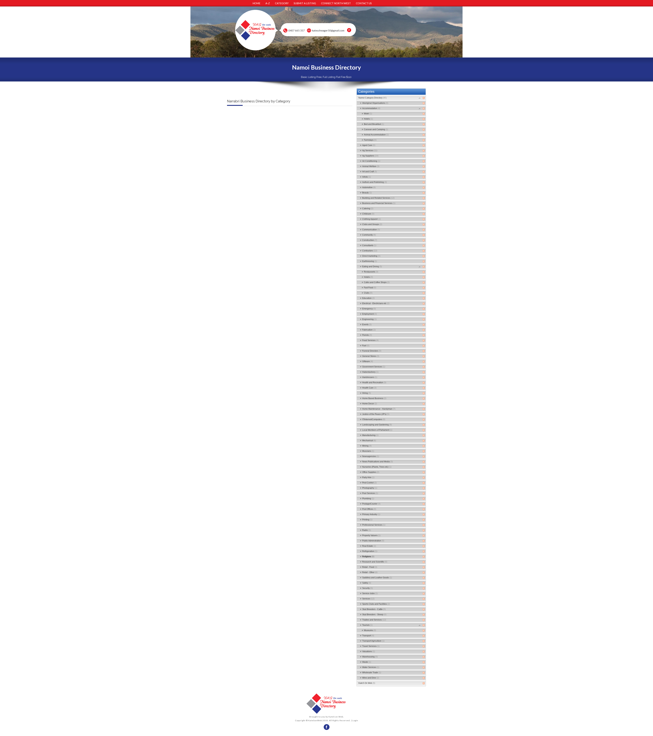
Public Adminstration (373, 541)
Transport (368, 635)
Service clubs (370, 593)
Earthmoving (369, 261)
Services (368, 599)
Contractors (369, 251)
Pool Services (370, 493)
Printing (367, 519)
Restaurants (371, 272)
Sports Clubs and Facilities (376, 604)
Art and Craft (369, 171)
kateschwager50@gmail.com (328, 30)
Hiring (366, 393)
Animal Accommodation (376, 135)
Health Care (369, 388)
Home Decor (369, 403)
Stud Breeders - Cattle (374, 609)
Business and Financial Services (378, 203)
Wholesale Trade (371, 672)
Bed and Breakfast (374, 124)
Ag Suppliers (370, 156)
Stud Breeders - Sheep (374, 614)
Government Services (373, 367)
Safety (366, 583)
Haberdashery (370, 372)
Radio (366, 530)
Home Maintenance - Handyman (378, 409)
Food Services (370, 340)
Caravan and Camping (376, 129)
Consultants (369, 245)
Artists (366, 177)
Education (368, 298)
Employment (369, 314)
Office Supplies (370, 472)
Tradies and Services (374, 620)
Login (355, 720)
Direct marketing (371, 256)
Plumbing (368, 498)
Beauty (367, 193)
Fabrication (369, 330)
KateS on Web (336, 716)
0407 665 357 (296, 30)
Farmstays (370, 140)
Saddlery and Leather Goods (377, 577)
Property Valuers (371, 535)
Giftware (367, 361)
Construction (369, 240)
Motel (368, 113)
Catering (367, 208)
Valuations (368, 651)
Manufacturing (370, 435)
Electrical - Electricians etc (375, 303)
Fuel (365, 345)
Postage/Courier (371, 504)
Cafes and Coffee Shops (377, 282)
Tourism (367, 625)
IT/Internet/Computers (373, 419)
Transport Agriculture (373, 641)
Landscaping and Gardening (377, 425)
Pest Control (369, 483)
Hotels (368, 119)
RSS (424, 98)
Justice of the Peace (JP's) (375, 414)
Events (367, 324)
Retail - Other (370, 572)
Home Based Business (374, 398)
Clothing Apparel (371, 219)
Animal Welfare (370, 166)
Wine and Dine (370, 678)
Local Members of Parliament (377, 430)
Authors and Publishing (374, 182)
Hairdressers (369, 377)
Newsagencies (370, 456)
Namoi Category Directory (372, 98)
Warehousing (370, 657)
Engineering (369, 319)
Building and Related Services (378, 198)
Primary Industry (371, 514)
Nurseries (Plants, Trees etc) (376, 467)
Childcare (368, 214)
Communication (371, 229)
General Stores (370, 356)
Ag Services (369, 150)
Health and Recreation (374, 382)
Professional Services (373, 525)
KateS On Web (366, 683)
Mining (367, 446)
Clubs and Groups (372, 224)
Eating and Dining (372, 266)
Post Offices (369, 509)
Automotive (369, 187)
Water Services (370, 667)
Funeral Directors (371, 351)
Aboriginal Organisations (375, 103)
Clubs (368, 293)
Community (369, 235)
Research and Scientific (374, 562)
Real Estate (369, 546)
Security (367, 588)
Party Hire (368, 477)
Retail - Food (369, 567)
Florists (367, 335)
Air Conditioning (371, 161)
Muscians (368, 451)
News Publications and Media (377, 461)
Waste (366, 662)
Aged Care (368, 145)
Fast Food (370, 287)
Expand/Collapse (420, 98)
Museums (370, 630)
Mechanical (369, 440)
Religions (368, 556)
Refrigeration (369, 551)
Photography (369, 488)
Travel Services (371, 646)
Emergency (369, 309)
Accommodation (371, 108)
